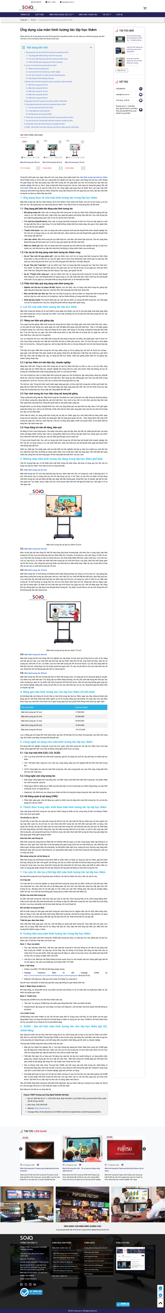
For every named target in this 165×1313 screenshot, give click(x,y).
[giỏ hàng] (144, 8)
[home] (28, 8)
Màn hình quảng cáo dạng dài (63, 1262)
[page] (130, 1258)
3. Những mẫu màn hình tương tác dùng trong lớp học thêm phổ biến (48, 81)
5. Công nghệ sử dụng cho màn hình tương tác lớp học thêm (45, 104)
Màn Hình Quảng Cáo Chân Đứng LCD (65, 1266)
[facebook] (21, 1284)
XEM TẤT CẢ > (121, 70)
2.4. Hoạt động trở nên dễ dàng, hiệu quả (40, 78)
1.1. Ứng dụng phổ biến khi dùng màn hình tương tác (44, 55)
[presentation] (20, 1149)
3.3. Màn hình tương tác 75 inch (37, 91)
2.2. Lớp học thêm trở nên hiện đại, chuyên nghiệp (43, 72)
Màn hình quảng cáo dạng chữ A (63, 1258)
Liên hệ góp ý (88, 1274)
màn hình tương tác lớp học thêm (93, 177)
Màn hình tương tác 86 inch (35, 654)
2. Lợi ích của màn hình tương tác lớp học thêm (40, 65)
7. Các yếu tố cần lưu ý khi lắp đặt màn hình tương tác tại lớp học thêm (48, 121)
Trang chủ (23, 20)
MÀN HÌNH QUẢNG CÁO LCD (61, 1248)
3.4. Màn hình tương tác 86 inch (37, 94)
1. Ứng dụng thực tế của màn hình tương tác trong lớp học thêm (46, 52)
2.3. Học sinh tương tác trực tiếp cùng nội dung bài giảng (45, 75)
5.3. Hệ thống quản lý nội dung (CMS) (39, 114)
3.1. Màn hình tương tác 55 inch (37, 85)
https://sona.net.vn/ (42, 1108)
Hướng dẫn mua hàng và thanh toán (95, 1248)
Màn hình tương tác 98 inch (35, 673)
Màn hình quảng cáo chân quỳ (63, 1271)
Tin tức (33, 20)
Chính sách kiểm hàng (91, 1269)
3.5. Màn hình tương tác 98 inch (37, 98)
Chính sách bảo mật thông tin (93, 1265)
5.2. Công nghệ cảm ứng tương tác (38, 111)
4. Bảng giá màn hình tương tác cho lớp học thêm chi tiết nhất (45, 101)
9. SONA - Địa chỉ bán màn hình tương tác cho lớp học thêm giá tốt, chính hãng (51, 127)
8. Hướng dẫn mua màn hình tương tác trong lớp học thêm (44, 124)
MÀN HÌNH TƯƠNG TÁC (59, 1276)
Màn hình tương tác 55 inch (35, 470)
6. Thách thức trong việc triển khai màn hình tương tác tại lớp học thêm (49, 117)
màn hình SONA (26, 188)
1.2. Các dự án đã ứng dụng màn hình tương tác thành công (46, 59)
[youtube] (34, 1284)
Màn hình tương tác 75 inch (35, 570)
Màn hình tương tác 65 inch (35, 549)
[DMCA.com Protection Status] (123, 1303)
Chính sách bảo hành (91, 1256)
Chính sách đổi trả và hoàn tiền (94, 1261)
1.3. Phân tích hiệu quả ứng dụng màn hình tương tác (44, 62)
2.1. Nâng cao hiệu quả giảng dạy (37, 68)
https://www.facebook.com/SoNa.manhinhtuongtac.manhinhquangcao (51, 975)
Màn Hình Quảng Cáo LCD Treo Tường (65, 1253)
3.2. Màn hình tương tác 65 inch (37, 88)
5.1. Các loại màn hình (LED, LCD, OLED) (39, 108)
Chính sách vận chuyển (91, 1252)
